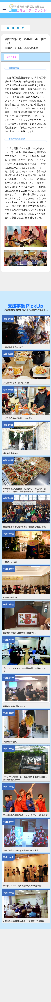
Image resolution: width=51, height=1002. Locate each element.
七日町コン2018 (10, 562)
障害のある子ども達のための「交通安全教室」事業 (24, 527)
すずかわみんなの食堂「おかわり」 (18, 418)
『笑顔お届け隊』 (10, 742)
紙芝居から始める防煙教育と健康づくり (19, 633)
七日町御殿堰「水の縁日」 (14, 347)
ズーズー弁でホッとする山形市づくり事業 (20, 850)
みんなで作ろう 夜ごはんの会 (16, 383)
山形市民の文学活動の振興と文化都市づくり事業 (23, 921)
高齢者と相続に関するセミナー (16, 706)
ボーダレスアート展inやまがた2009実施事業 (22, 886)
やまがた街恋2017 (11, 597)
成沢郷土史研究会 (10, 453)
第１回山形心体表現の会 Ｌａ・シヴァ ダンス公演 (25, 815)
